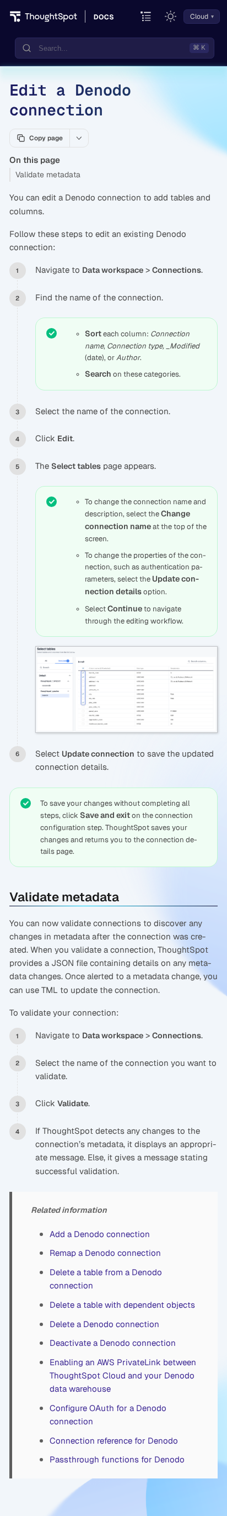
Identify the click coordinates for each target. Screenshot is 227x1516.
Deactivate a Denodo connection (113, 1343)
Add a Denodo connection (100, 1234)
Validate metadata (47, 174)
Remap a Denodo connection (105, 1253)
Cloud (199, 16)
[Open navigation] (146, 17)
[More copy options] (78, 138)
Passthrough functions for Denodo (117, 1459)
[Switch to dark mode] (171, 16)
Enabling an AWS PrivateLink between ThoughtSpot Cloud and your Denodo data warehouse (123, 1375)
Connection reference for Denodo (114, 1440)
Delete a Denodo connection (104, 1324)
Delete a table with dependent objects (122, 1305)
